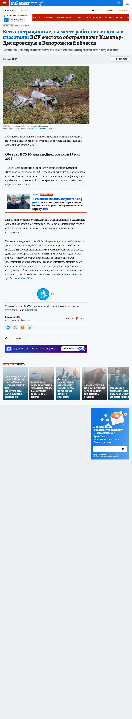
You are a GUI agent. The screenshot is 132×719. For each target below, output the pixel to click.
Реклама (109, 10)
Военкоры (48, 18)
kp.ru (82, 318)
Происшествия (8, 25)
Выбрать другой (17, 20)
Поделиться (121, 59)
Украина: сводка (64, 18)
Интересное (20, 338)
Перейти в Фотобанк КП (40, 128)
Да (6, 20)
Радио (97, 10)
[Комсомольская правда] (24, 3)
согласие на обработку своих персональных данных (107, 455)
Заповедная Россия (113, 18)
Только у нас (34, 18)
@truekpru (31, 310)
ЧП (11, 338)
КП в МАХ (78, 18)
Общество (36, 194)
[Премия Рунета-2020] (40, 3)
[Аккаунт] (127, 3)
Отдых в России (94, 18)
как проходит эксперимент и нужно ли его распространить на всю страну (58, 204)
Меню (4, 3)
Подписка (123, 10)
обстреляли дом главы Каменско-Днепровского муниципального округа (44, 243)
